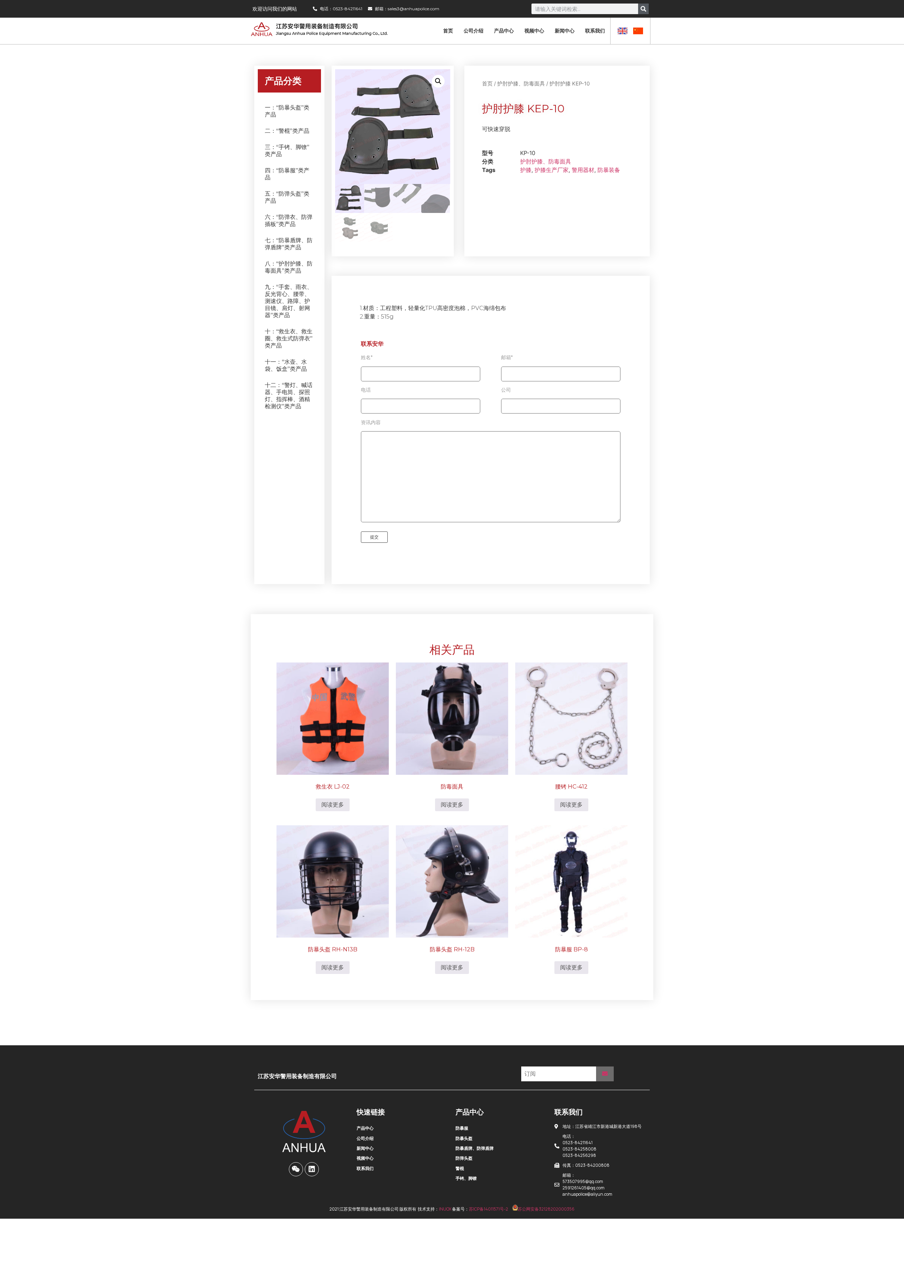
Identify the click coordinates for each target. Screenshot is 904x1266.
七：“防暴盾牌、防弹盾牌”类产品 (289, 244)
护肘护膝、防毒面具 (521, 84)
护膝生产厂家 (552, 169)
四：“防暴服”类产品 (287, 174)
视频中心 (534, 31)
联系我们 (595, 31)
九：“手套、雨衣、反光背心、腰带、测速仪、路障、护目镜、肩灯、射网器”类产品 (289, 301)
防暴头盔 (464, 1138)
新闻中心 (565, 31)
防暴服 (462, 1128)
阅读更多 (332, 804)
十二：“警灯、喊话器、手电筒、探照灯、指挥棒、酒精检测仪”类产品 (289, 396)
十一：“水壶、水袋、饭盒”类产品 (286, 365)
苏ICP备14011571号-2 (488, 1209)
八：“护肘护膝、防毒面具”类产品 (289, 267)
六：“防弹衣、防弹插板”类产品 (289, 220)
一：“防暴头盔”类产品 (287, 111)
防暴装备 (608, 169)
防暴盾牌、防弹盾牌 (475, 1148)
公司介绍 (473, 31)
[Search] (643, 9)
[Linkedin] (312, 1169)
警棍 (460, 1168)
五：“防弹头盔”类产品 (287, 197)
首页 (448, 31)
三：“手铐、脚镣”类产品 (287, 150)
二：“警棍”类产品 (287, 130)
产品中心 (504, 31)
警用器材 (583, 169)
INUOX (445, 1209)
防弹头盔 (464, 1158)
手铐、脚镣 (466, 1178)
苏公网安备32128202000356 (546, 1209)
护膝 (525, 169)
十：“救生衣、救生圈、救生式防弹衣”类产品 (289, 338)
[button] (438, 81)
